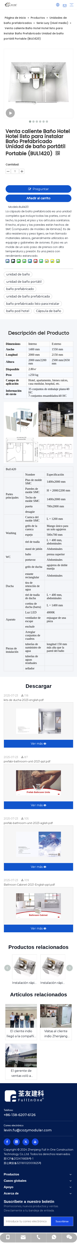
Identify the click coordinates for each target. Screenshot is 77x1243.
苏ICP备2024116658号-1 (18, 1158)
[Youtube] (35, 1141)
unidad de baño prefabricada (28, 296)
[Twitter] (25, 1141)
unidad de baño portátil (24, 281)
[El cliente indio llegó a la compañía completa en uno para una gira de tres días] (21, 1016)
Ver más (37, 743)
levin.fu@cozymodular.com (28, 1130)
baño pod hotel (17, 311)
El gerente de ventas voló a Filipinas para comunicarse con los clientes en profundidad (21, 1073)
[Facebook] (7, 1141)
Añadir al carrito (38, 198)
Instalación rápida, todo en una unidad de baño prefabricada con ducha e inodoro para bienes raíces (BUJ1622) (24, 983)
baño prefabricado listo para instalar (32, 303)
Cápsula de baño (48, 311)
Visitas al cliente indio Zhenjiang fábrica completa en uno (56, 1034)
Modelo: (13, 207)
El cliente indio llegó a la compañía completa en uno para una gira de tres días (21, 1034)
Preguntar (41, 189)
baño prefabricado (20, 289)
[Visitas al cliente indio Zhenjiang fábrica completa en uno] (56, 1016)
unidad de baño (18, 274)
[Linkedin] (16, 1141)
